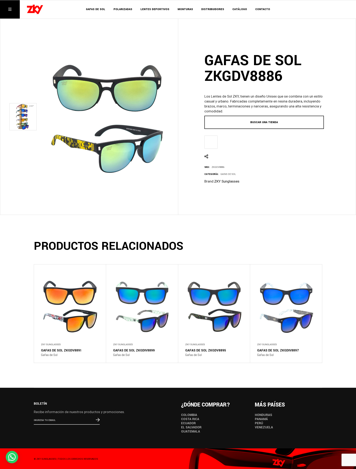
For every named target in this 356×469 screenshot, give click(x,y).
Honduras (263, 415)
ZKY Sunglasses (226, 181)
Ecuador (188, 423)
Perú (259, 423)
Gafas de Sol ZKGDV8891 (61, 350)
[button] (12, 457)
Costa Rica (190, 419)
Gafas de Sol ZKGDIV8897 (278, 350)
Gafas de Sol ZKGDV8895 (205, 350)
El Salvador (191, 427)
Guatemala (190, 431)
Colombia (189, 415)
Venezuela (264, 427)
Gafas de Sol (228, 174)
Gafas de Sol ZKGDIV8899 (134, 350)
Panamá (261, 419)
